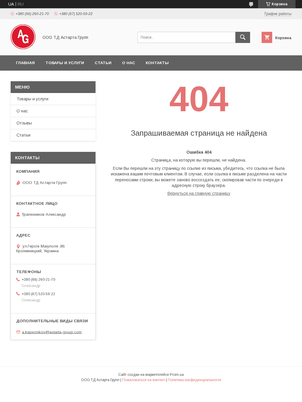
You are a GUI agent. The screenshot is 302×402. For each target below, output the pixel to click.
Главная (25, 63)
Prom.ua (177, 375)
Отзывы (24, 123)
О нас (128, 63)
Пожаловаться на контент (143, 380)
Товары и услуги (64, 63)
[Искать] (242, 37)
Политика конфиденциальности (194, 380)
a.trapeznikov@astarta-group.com (52, 332)
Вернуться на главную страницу (199, 193)
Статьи (103, 63)
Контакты (157, 63)
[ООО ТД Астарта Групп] (23, 47)
